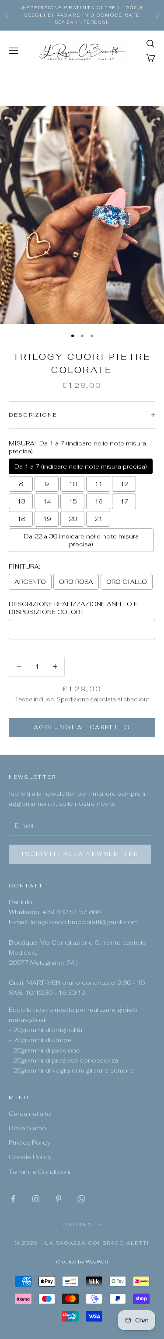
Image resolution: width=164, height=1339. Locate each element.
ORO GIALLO (126, 582)
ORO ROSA (76, 582)
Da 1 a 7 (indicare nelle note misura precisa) (80, 466)
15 (73, 501)
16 (98, 501)
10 (73, 484)
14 (47, 501)
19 (47, 519)
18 (21, 519)
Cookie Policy (30, 1157)
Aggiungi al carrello (82, 727)
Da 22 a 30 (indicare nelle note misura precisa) (81, 540)
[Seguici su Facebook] (13, 1198)
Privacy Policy (29, 1142)
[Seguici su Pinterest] (58, 1198)
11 (98, 484)
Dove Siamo (27, 1128)
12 (124, 484)
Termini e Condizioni (39, 1172)
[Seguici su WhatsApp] (81, 1198)
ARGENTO (30, 582)
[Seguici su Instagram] (35, 1198)
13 (21, 501)
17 (124, 501)
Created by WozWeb (82, 1261)
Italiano (78, 1225)
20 (73, 519)
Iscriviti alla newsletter (80, 854)
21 (98, 519)
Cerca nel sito (30, 1114)
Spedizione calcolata (86, 699)
